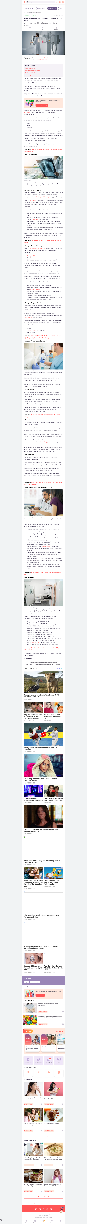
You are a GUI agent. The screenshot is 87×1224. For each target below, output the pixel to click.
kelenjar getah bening (42, 196)
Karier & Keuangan (28, 1165)
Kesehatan (27, 8)
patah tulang (28, 317)
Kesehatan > (30, 12)
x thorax (35, 642)
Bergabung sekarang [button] (42, 105)
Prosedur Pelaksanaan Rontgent (32, 70)
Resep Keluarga (28, 1191)
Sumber (29, 658)
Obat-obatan (62, 8)
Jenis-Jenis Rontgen (30, 68)
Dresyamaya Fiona (42, 59)
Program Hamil (48, 1165)
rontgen (26, 982)
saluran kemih (46, 546)
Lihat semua (59, 1031)
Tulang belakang (32, 256)
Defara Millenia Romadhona (46, 57)
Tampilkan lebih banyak (43, 1136)
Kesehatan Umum (52, 8)
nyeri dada (36, 219)
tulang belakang (35, 289)
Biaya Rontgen (28, 75)
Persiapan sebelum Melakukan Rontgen (34, 72)
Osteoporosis (31, 330)
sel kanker (27, 112)
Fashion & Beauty (49, 1191)
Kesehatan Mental (41, 8)
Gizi (33, 8)
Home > (25, 12)
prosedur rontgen (35, 982)
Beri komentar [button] (40, 995)
